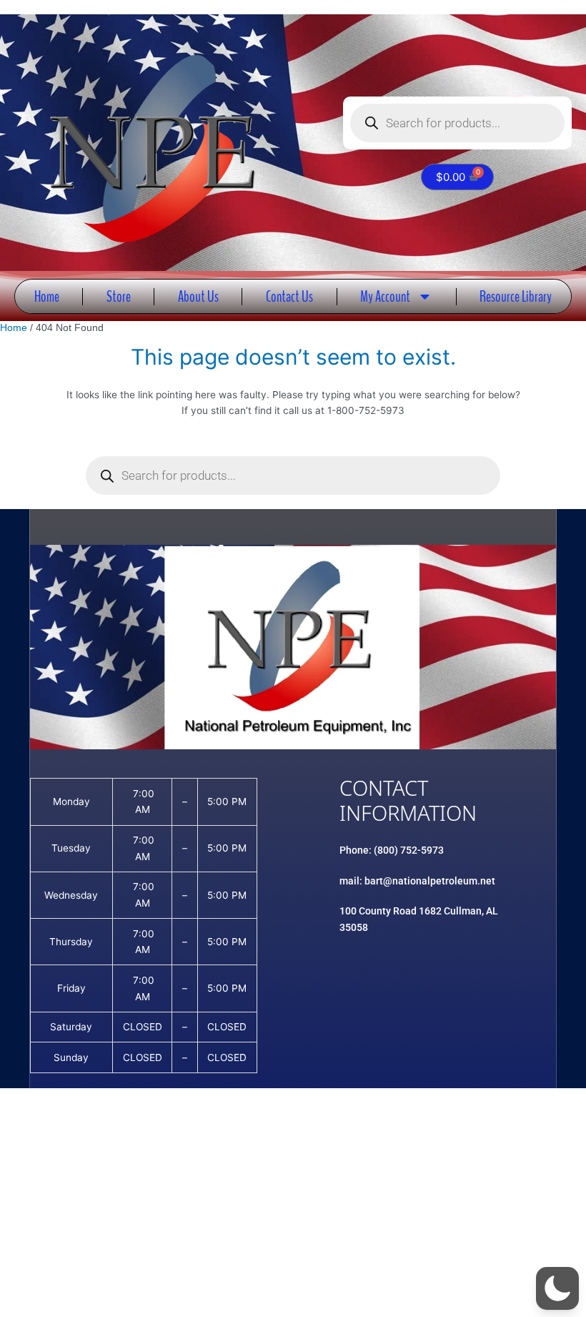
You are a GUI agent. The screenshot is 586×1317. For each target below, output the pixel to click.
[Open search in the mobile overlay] (457, 123)
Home (46, 296)
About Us (198, 296)
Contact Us (289, 296)
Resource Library (516, 296)
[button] (557, 1288)
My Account (385, 296)
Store (118, 296)
